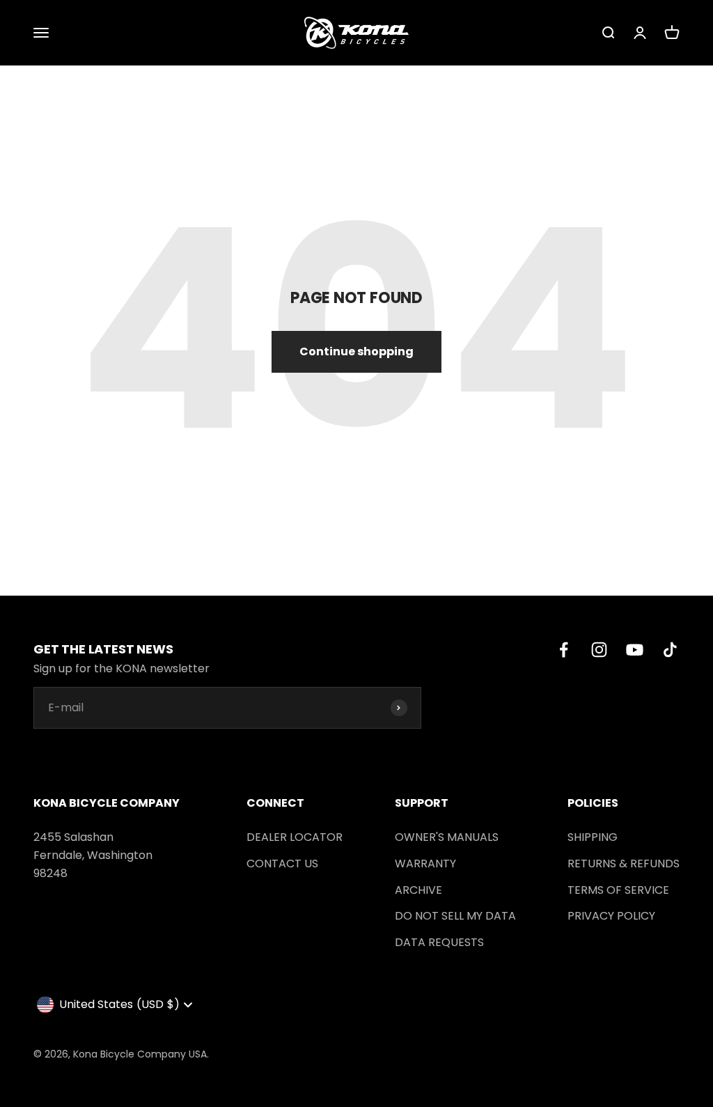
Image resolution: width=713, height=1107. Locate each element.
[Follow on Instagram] (599, 649)
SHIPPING (592, 837)
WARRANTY (425, 864)
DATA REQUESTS (439, 942)
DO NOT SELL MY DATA (455, 916)
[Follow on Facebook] (563, 649)
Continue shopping (356, 351)
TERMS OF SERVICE (618, 890)
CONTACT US (282, 864)
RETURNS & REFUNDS (623, 864)
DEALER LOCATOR (294, 837)
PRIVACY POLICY (611, 916)
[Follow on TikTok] (670, 649)
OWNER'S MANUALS (447, 837)
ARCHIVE (418, 890)
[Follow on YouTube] (634, 649)
